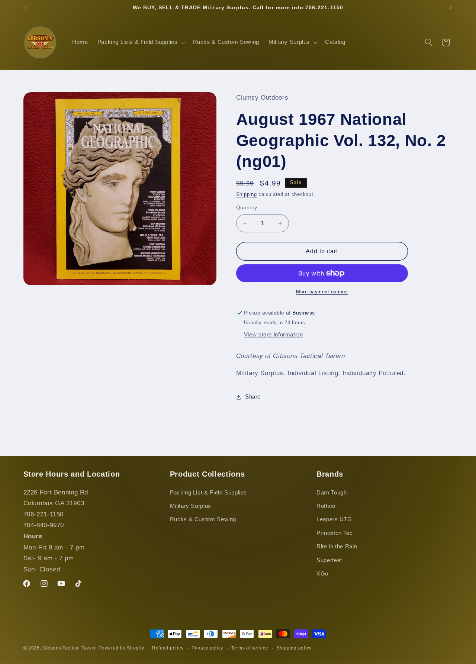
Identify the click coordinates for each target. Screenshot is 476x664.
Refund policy (168, 648)
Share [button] (253, 397)
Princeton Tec (334, 533)
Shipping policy (294, 648)
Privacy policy (207, 648)
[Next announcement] (450, 7)
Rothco (325, 506)
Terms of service (249, 648)
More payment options (322, 291)
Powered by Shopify (121, 648)
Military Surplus (190, 506)
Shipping (246, 194)
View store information (273, 335)
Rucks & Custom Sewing (203, 519)
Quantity (246, 207)
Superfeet (329, 560)
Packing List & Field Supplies (208, 493)
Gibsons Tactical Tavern (69, 648)
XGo (322, 574)
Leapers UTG (334, 519)
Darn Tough (331, 493)
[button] (140, 42)
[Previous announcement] (25, 7)
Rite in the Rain (336, 546)
